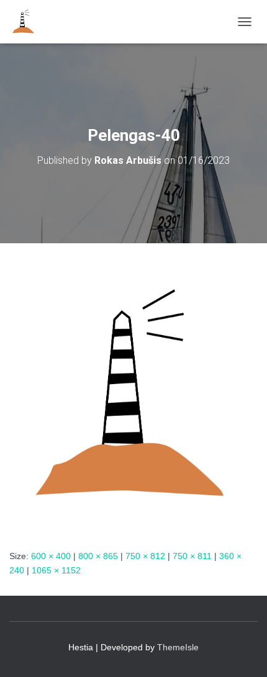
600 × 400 (51, 556)
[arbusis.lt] (28, 21)
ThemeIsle (178, 647)
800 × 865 (98, 556)
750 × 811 (192, 556)
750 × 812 (145, 556)
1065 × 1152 (56, 570)
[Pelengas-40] (133, 395)
